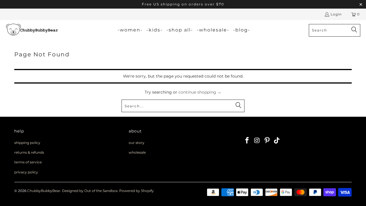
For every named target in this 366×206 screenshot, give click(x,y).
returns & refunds (29, 152)
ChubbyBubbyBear (43, 191)
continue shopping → (199, 92)
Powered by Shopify (136, 191)
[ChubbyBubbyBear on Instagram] (257, 140)
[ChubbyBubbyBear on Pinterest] (267, 140)
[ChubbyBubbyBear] (32, 30)
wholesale (137, 152)
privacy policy (26, 172)
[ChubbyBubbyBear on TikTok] (277, 140)
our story (136, 142)
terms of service (28, 162)
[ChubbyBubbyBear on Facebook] (247, 140)
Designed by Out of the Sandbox (90, 191)
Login (336, 14)
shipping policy (27, 142)
